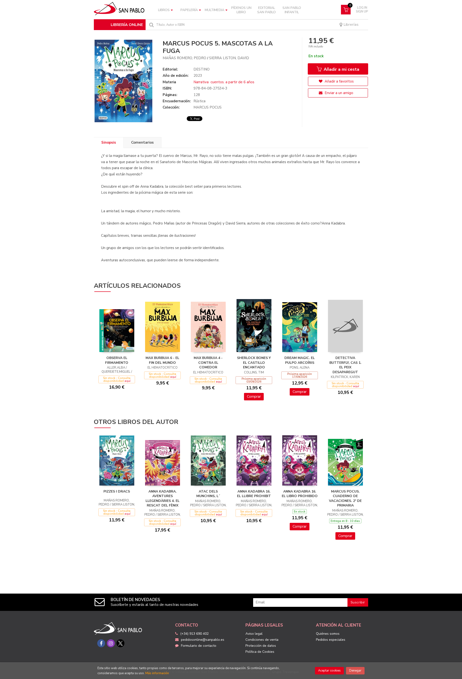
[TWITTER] (120, 643)
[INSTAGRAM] (111, 643)
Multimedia (214, 10)
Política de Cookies (259, 651)
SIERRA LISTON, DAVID (229, 58)
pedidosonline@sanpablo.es (202, 639)
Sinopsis (108, 142)
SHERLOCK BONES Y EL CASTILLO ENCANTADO (254, 363)
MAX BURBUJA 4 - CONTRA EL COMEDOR (208, 363)
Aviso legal (254, 633)
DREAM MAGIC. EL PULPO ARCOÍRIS (299, 360)
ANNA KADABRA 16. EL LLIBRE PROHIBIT (254, 494)
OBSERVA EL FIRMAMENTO (116, 360)
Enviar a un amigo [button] (338, 92)
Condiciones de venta (261, 639)
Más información (157, 673)
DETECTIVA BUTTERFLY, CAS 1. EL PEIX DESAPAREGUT (345, 365)
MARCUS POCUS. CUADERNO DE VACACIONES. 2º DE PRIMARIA (345, 498)
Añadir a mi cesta (340, 69)
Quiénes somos (328, 633)
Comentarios (142, 142)
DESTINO (201, 69)
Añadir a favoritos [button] (339, 81)
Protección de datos (260, 645)
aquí (127, 381)
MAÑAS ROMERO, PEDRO (184, 58)
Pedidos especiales (330, 639)
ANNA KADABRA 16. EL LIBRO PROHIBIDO (300, 494)
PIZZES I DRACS (116, 491)
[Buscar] (151, 24)
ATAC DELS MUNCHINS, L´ (208, 494)
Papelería (189, 10)
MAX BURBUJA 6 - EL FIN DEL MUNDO (162, 360)
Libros (164, 10)
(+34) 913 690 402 (194, 633)
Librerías (351, 24)
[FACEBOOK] (101, 643)
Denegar (355, 670)
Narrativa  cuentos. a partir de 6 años (223, 82)
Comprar (254, 396)
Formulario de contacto (198, 645)
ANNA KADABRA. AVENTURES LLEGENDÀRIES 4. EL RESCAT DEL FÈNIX (163, 498)
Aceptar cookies (329, 670)
